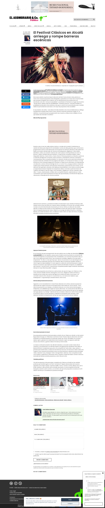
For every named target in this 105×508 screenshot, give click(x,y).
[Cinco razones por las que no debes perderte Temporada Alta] (58, 381)
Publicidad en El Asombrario (17, 499)
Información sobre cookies (17, 494)
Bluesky (27, 107)
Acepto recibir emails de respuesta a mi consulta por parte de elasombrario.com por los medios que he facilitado (95, 484)
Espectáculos (38, 26)
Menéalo (26, 104)
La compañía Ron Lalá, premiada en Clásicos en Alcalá (39, 388)
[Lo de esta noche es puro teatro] (75, 381)
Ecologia (12, 26)
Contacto (12, 497)
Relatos (93, 26)
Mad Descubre (84, 26)
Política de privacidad (16, 492)
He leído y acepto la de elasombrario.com (52, 451)
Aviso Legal (13, 491)
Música (49, 26)
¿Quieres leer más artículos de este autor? (54, 419)
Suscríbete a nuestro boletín (93, 474)
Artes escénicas (49, 400)
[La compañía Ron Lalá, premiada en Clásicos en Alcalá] (41, 381)
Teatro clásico (67, 400)
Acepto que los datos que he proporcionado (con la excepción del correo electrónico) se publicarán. (58, 454)
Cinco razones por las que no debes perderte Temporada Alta (58, 388)
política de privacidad (52, 451)
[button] (28, 18)
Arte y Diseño (57, 26)
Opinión (21, 26)
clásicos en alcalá (58, 400)
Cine (65, 26)
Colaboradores (14, 500)
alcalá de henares (39, 400)
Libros (29, 26)
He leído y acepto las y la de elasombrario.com (95, 490)
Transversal (73, 26)
